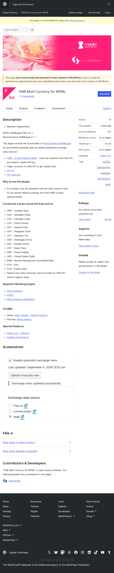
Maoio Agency (24, 319)
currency (106, 162)
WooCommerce (15, 291)
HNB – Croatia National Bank (22, 158)
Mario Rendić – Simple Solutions (31, 315)
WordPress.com (12, 525)
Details (9, 108)
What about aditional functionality (20, 451)
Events (89, 506)
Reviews (23, 108)
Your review (85, 219)
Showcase (36, 501)
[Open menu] (109, 4)
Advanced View (87, 192)
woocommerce (103, 179)
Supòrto (107, 108)
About (6, 501)
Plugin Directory (10, 12)
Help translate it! (77, 20)
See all (108, 219)
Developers (64, 511)
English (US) (105, 156)
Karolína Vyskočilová (17, 337)
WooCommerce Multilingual (57, 143)
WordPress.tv (66, 516)
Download (104, 94)
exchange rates (103, 168)
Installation (39, 108)
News (6, 506)
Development (59, 108)
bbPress (8, 535)
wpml (108, 185)
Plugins (34, 511)
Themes (35, 506)
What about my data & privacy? (19, 442)
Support (62, 506)
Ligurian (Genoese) (19, 552)
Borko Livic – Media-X (18, 333)
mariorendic (28, 96)
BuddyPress (10, 540)
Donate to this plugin (89, 272)
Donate (91, 511)
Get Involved (93, 501)
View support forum (89, 245)
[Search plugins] (32, 30)
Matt (7, 530)
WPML (10, 295)
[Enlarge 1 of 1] (69, 355)
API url (10, 170)
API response (14, 174)
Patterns (35, 516)
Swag (90, 516)
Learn (61, 501)
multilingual (105, 173)
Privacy (6, 516)
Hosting (7, 511)
